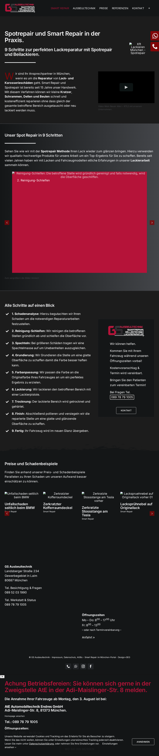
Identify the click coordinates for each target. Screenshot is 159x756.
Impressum (57, 657)
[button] (7, 222)
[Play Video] (126, 87)
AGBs (79, 657)
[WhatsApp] (155, 37)
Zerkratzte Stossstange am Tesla (95, 511)
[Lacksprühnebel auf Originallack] (137, 493)
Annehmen (143, 741)
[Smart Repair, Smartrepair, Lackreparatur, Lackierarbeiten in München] (137, 44)
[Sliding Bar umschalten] (149, 8)
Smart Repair (11, 511)
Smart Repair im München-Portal (100, 657)
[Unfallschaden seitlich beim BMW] (22, 493)
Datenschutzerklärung (41, 743)
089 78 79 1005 (122, 397)
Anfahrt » (88, 637)
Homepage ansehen (15, 716)
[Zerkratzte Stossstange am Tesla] (99, 493)
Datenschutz (70, 657)
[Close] (2, 676)
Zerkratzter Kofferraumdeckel (57, 506)
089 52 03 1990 (16, 592)
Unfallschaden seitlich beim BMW (20, 506)
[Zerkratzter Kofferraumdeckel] (60, 493)
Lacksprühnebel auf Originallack (136, 506)
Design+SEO (124, 657)
